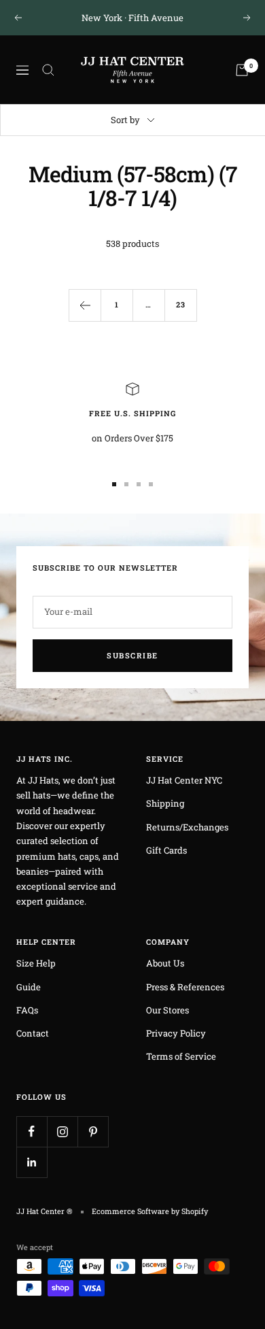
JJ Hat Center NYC (184, 780)
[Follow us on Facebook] (31, 1131)
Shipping (165, 803)
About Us (165, 963)
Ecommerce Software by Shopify (150, 1211)
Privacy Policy (176, 1033)
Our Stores (167, 1010)
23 (181, 304)
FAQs (27, 1010)
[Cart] (242, 70)
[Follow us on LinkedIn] (31, 1162)
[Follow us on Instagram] (62, 1131)
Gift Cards (166, 850)
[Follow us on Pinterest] (92, 1131)
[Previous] (85, 305)
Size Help (36, 963)
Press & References (185, 987)
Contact (32, 1033)
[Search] (48, 70)
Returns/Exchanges (187, 827)
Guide (28, 987)
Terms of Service (181, 1056)
